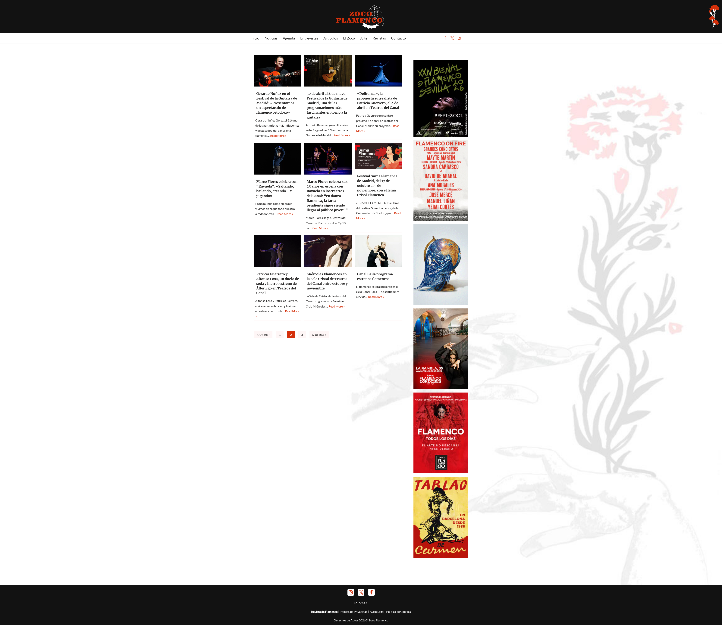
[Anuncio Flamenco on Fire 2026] (440, 220)
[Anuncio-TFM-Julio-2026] (440, 472)
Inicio (254, 38)
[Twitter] (452, 38)
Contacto (398, 38)
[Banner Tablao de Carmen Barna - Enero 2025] (440, 556)
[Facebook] (445, 38)
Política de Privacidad (354, 611)
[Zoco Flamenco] (361, 16)
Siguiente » (319, 334)
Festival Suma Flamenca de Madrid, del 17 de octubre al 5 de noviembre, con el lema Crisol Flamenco (377, 185)
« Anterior (263, 334)
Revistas (379, 38)
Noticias (271, 38)
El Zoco (349, 38)
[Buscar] (468, 38)
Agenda (289, 38)
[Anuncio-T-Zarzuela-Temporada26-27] (440, 304)
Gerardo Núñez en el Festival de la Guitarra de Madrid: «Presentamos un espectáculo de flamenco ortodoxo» (276, 103)
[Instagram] (459, 38)
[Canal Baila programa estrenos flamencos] (378, 251)
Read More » (278, 135)
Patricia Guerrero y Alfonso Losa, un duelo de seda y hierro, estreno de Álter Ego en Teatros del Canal (277, 283)
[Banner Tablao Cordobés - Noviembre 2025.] (440, 388)
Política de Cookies (398, 611)
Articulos (330, 38)
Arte (363, 38)
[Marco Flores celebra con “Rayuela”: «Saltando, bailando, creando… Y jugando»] (277, 159)
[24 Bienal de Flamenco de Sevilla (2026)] (440, 135)
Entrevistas (309, 38)
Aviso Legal (377, 611)
